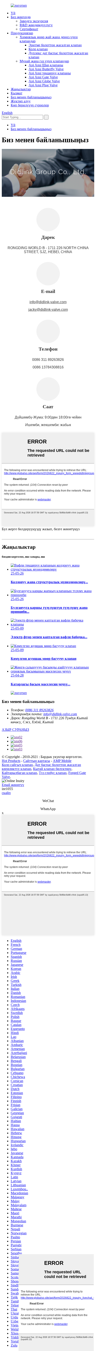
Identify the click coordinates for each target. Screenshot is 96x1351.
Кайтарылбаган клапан (19, 773)
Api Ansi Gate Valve (43, 77)
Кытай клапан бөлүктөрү (52, 769)
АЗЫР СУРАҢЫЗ (15, 729)
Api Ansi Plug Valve (43, 85)
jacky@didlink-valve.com (48, 309)
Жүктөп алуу (21, 101)
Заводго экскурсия (34, 21)
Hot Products (11, 761)
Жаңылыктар (21, 89)
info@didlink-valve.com (48, 302)
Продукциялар (22, 33)
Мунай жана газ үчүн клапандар (44, 61)
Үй (13, 13)
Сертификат (29, 29)
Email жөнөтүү (13, 785)
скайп (6, 793)
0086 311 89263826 (39, 710)
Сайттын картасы (36, 761)
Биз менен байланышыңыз (31, 97)
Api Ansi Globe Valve (44, 81)
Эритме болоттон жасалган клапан (55, 45)
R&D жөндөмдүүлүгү (36, 25)
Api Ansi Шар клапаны (46, 65)
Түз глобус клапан (53, 773)
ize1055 (7, 789)
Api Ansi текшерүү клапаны (50, 73)
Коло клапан (38, 49)
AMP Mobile (62, 761)
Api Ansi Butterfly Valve (46, 69)
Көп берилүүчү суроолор (30, 105)
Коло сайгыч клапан (17, 765)
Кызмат (16, 93)
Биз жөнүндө (21, 17)
